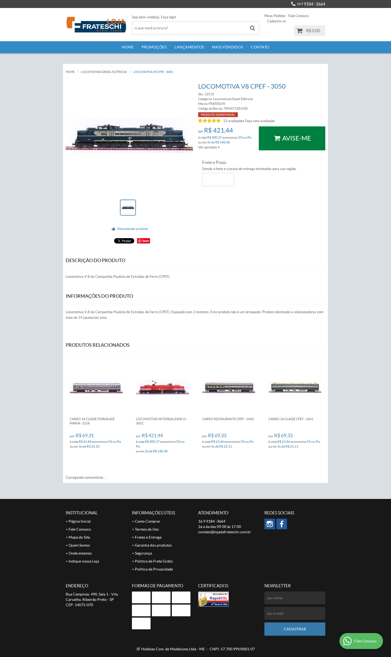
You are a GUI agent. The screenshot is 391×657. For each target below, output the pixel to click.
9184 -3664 (311, 4)
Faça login (168, 17)
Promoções (154, 47)
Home (128, 47)
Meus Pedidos (275, 16)
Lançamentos (189, 47)
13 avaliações (233, 121)
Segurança (143, 553)
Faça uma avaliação (260, 121)
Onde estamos (80, 553)
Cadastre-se (276, 21)
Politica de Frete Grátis (154, 561)
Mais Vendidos (227, 47)
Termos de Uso (147, 529)
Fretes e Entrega (148, 537)
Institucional (82, 512)
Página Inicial (80, 521)
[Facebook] (281, 524)
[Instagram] (269, 524)
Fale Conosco (298, 16)
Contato (260, 47)
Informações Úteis (153, 512)
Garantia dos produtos (153, 545)
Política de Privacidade (154, 569)
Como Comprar (147, 521)
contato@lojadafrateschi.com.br (224, 532)
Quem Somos (79, 545)
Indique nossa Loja (84, 561)
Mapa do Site (79, 537)
